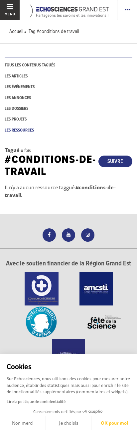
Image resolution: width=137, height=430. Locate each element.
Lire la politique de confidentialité (36, 401)
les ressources (19, 130)
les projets (16, 119)
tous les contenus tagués (30, 65)
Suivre (115, 161)
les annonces (18, 98)
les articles (16, 76)
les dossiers (16, 109)
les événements (20, 87)
